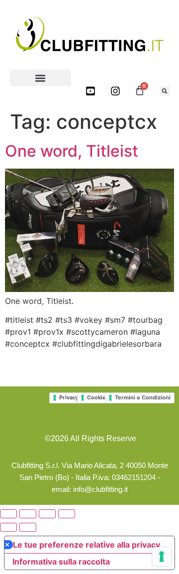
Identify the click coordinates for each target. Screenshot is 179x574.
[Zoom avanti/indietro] (8, 513)
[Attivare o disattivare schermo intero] (27, 513)
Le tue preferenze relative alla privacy (86, 545)
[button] (40, 78)
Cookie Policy (105, 397)
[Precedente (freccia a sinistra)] (8, 527)
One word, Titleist (71, 151)
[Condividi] (47, 513)
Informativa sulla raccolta (61, 562)
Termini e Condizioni (143, 397)
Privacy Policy (77, 397)
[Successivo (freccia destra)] (27, 527)
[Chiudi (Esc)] (66, 513)
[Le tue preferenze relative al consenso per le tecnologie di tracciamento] (161, 556)
